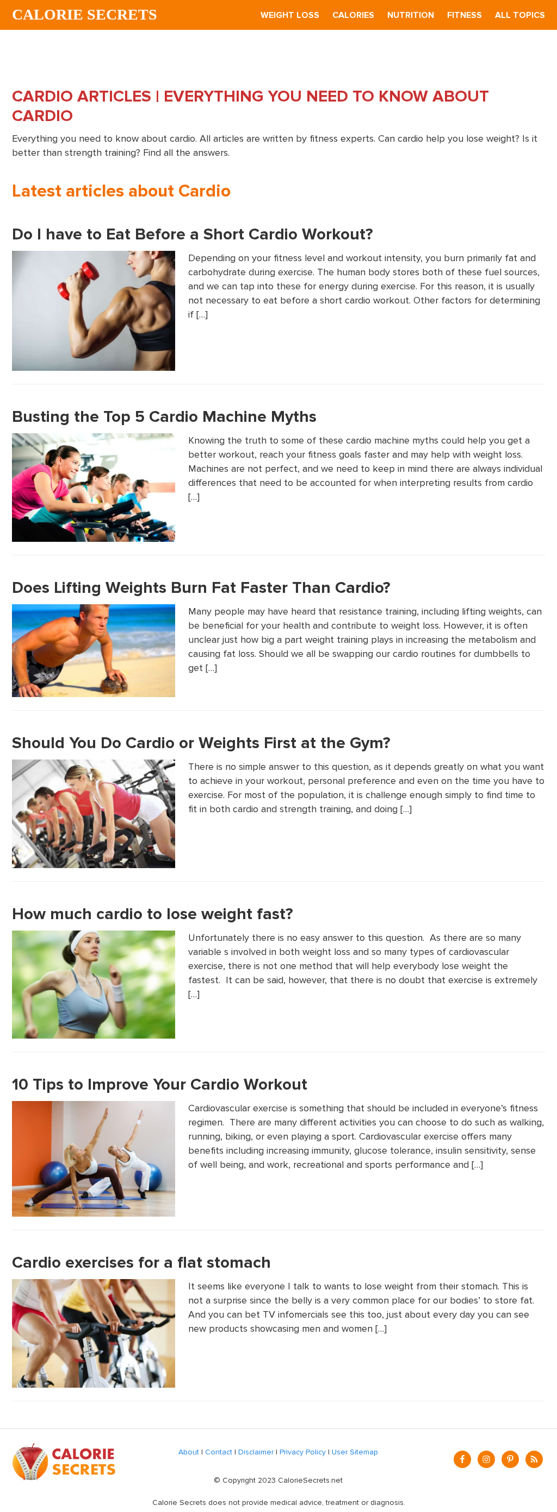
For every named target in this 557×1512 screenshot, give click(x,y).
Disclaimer (256, 1452)
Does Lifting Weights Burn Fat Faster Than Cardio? (201, 588)
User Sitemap (355, 1452)
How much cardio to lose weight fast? (152, 914)
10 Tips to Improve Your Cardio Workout (159, 1084)
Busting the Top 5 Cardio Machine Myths (164, 417)
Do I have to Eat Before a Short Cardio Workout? (192, 234)
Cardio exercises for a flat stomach (141, 1262)
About (188, 1452)
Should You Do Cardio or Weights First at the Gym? (201, 743)
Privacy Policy (303, 1452)
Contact (218, 1452)
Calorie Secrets (84, 14)
